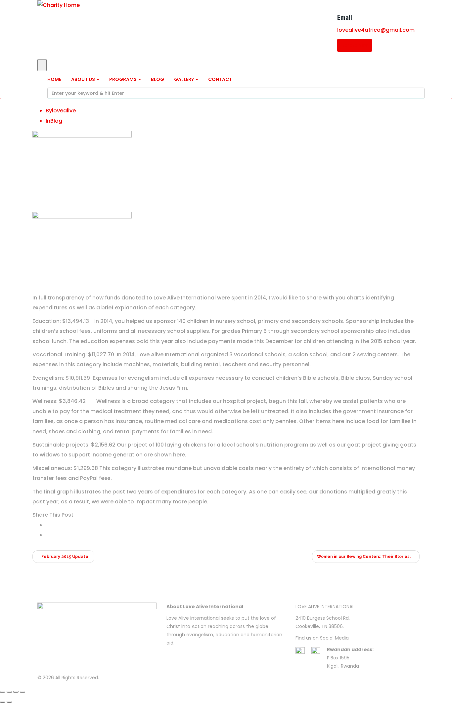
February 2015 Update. (64, 556)
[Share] (9, 692)
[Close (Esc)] (2, 692)
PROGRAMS (123, 79)
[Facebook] (48, 525)
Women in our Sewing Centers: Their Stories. (364, 556)
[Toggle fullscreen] (16, 692)
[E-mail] (48, 535)
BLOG (157, 79)
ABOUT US (83, 79)
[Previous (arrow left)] (2, 702)
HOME (54, 79)
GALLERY (184, 79)
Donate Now (354, 45)
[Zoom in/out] (22, 692)
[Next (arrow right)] (9, 702)
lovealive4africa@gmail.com (376, 30)
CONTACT (220, 79)
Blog (56, 121)
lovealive (64, 110)
